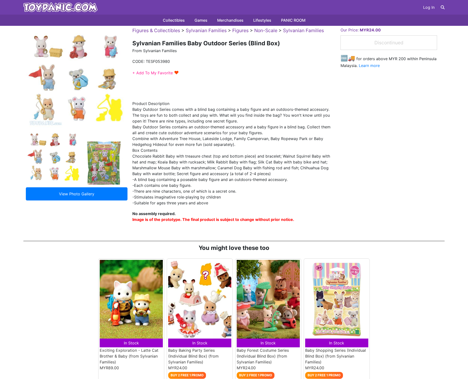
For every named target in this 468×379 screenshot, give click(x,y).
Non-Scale (265, 30)
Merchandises (230, 20)
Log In (429, 7)
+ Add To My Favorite (155, 72)
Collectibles (174, 20)
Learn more (369, 65)
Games (201, 20)
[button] (443, 7)
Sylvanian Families (206, 30)
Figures (240, 30)
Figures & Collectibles (156, 30)
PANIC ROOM (293, 20)
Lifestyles (262, 20)
